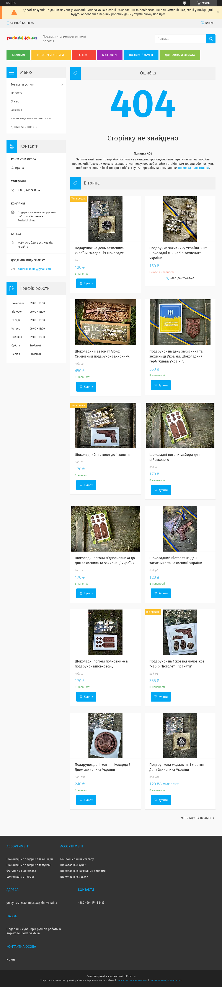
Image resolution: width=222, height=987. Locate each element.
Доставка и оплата (180, 55)
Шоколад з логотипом (193, 168)
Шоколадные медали (74, 876)
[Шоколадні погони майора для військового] (180, 425)
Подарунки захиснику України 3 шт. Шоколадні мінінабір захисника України (178, 253)
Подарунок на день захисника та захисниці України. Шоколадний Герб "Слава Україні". (176, 356)
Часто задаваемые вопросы (31, 118)
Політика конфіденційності (166, 980)
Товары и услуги (50, 55)
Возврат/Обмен (141, 55)
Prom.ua (130, 976)
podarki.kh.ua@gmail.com (35, 269)
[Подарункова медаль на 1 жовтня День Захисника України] (180, 735)
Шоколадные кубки (73, 865)
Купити (88, 283)
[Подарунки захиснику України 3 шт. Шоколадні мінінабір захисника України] (180, 219)
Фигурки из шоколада (21, 871)
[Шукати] (210, 38)
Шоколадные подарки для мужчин (29, 865)
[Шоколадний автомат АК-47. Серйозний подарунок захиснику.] (105, 322)
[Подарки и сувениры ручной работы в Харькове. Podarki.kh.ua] (22, 39)
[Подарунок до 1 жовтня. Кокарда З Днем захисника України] (105, 735)
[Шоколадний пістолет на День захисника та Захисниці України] (180, 529)
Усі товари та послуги (195, 817)
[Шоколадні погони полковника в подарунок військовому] (105, 632)
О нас (83, 55)
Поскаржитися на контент (132, 980)
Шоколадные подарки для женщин (30, 859)
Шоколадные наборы (21, 876)
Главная (18, 55)
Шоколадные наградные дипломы (83, 871)
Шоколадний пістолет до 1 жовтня (102, 454)
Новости (17, 93)
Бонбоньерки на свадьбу (77, 859)
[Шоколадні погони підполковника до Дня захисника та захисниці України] (105, 529)
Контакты (109, 55)
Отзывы (16, 110)
